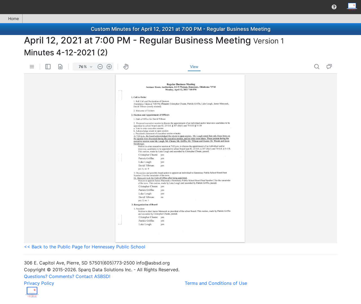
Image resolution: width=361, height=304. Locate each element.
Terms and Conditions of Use (216, 283)
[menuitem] (334, 7)
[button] (334, 7)
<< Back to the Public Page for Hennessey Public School (84, 247)
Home (13, 18)
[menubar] (180, 7)
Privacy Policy (39, 283)
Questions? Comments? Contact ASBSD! (67, 276)
